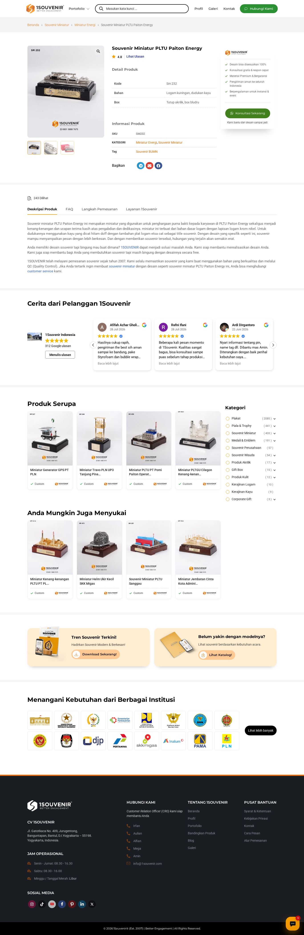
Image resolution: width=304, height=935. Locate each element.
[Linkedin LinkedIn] (82, 904)
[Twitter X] (92, 904)
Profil (191, 818)
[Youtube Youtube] (52, 904)
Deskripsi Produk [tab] (42, 209)
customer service (40, 271)
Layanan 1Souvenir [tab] (141, 209)
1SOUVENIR (130, 247)
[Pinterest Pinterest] (72, 904)
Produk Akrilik (251, 462)
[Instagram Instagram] (32, 904)
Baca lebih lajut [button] (108, 363)
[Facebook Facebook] (62, 904)
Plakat (251, 418)
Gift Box (251, 470)
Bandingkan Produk (201, 833)
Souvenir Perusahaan (252, 447)
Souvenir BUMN (147, 151)
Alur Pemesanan (255, 840)
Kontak (249, 826)
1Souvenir (119, 928)
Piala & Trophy (251, 425)
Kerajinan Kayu (252, 492)
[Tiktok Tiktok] (42, 904)
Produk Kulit (251, 477)
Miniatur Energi (85, 25)
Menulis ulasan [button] (60, 355)
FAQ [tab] (69, 209)
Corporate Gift (251, 499)
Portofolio (77, 9)
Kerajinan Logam (252, 484)
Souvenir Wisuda (251, 455)
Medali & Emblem (251, 440)
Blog (191, 840)
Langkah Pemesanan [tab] (100, 209)
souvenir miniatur (122, 266)
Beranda (33, 25)
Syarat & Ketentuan (257, 811)
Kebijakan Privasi (256, 818)
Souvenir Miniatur (57, 25)
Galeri (192, 848)
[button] (259, 8)
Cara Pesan (252, 833)
